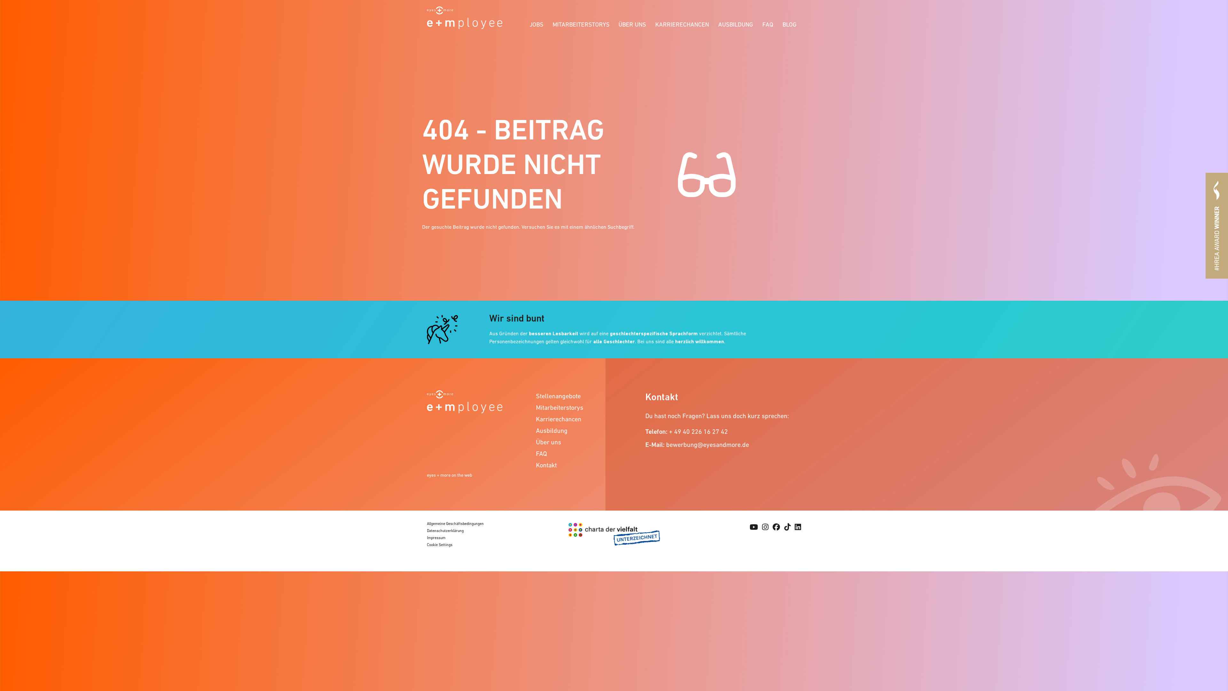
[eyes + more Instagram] (765, 527)
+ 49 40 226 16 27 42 (698, 431)
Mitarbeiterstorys (581, 24)
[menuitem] (536, 23)
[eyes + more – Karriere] (464, 17)
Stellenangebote (558, 396)
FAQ (767, 24)
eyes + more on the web (449, 475)
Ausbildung (735, 24)
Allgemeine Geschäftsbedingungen (455, 524)
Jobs (536, 24)
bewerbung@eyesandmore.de (707, 444)
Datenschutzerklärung (445, 531)
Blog (790, 24)
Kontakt (546, 465)
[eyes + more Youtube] (754, 527)
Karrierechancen (682, 24)
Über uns (632, 24)
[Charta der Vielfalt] (614, 538)
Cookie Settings (440, 545)
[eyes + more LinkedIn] (798, 527)
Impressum (436, 538)
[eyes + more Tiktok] (787, 527)
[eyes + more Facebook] (776, 527)
